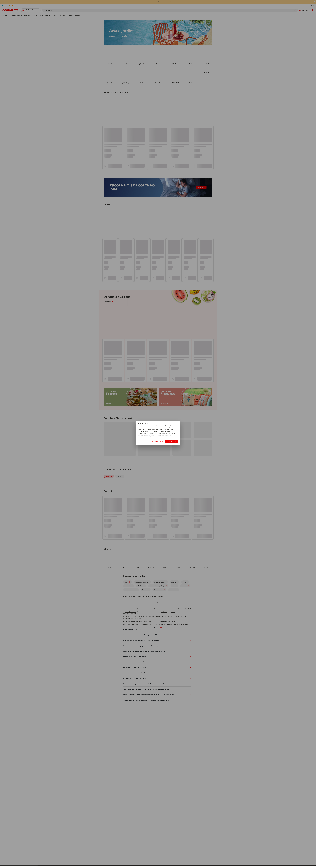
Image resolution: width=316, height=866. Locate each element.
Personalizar (156, 441)
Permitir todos (171, 441)
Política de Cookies (146, 437)
